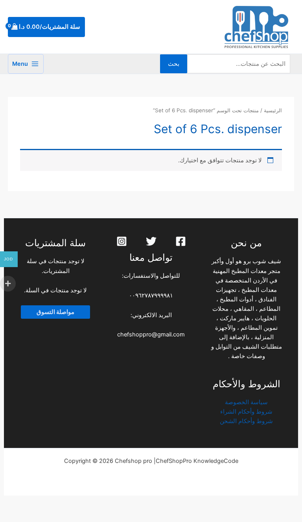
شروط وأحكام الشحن (246, 421)
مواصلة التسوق (55, 312)
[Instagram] (121, 241)
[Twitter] (151, 241)
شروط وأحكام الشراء (246, 411)
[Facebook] (180, 241)
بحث (173, 63)
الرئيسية (273, 110)
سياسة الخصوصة (246, 402)
